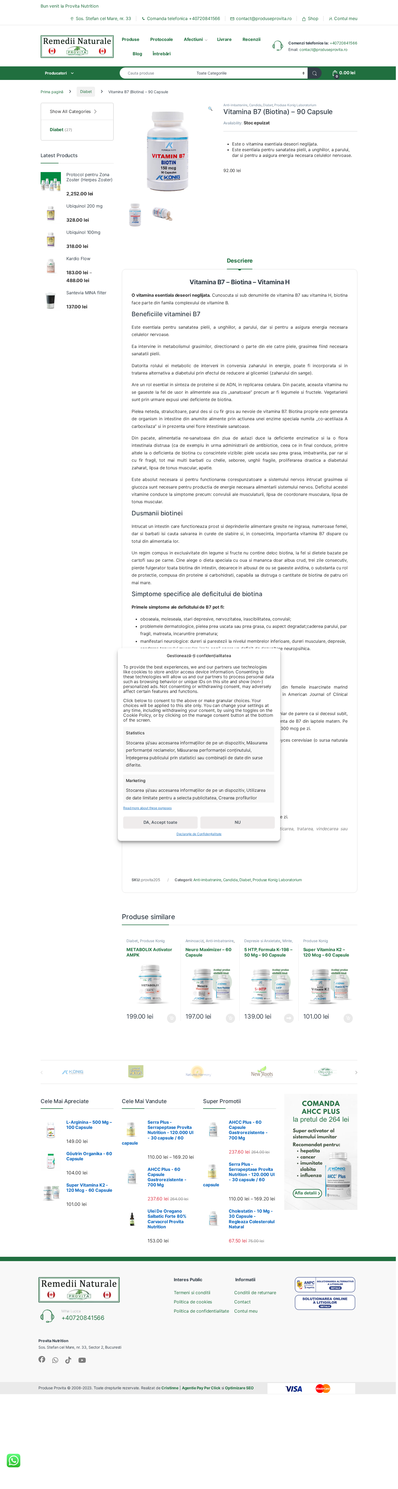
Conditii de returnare (255, 1292)
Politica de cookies (193, 1301)
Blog (137, 53)
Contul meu (345, 18)
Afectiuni (193, 39)
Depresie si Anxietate (262, 941)
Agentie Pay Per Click (201, 1387)
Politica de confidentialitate (201, 1311)
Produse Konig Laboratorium (295, 105)
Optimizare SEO (239, 1387)
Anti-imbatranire (235, 105)
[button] (210, 108)
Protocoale (161, 39)
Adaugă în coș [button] (169, 1018)
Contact (242, 1301)
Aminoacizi (194, 941)
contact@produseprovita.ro (264, 18)
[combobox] (157, 73)
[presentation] (356, 1072)
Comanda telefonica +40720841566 (183, 18)
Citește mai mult (288, 1018)
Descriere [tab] (240, 261)
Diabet (86, 91)
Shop (313, 18)
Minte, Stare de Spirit (268, 943)
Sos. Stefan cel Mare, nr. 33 (103, 18)
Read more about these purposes (147, 808)
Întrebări (162, 53)
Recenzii (251, 39)
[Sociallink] (41, 1359)
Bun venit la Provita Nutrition (70, 6)
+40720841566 (343, 43)
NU (238, 822)
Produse (130, 39)
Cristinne (169, 1387)
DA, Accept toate (160, 822)
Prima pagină (52, 91)
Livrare (224, 39)
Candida (255, 105)
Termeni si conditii (192, 1292)
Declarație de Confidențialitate (199, 834)
